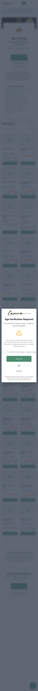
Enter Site (19, 359)
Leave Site (19, 371)
